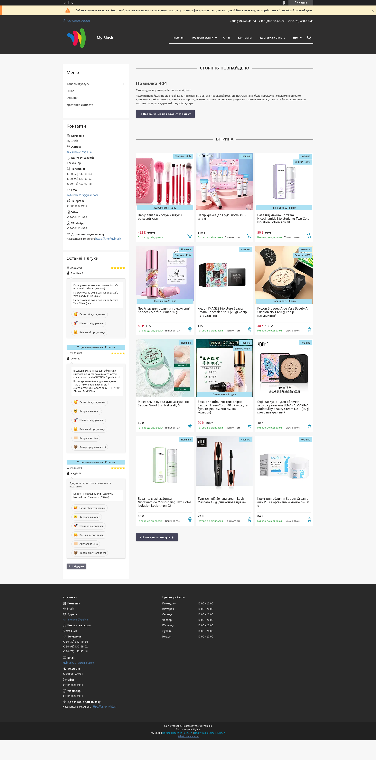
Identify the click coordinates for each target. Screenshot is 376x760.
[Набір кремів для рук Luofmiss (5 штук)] (224, 181)
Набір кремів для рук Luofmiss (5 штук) (222, 216)
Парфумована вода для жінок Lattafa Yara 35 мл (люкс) (95, 302)
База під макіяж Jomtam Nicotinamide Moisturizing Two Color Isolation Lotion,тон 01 (284, 218)
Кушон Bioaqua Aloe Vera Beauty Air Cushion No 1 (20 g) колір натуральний (283, 312)
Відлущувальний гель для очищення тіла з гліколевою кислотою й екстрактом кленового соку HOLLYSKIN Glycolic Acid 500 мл (96, 386)
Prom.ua (207, 726)
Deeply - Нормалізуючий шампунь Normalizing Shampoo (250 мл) (93, 495)
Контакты (245, 37)
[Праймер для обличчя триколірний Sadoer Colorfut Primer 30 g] (165, 275)
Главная (178, 37)
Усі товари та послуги (155, 537)
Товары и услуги (202, 37)
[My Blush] (77, 38)
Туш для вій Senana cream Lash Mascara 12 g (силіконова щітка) (222, 500)
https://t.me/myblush (108, 238)
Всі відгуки (76, 566)
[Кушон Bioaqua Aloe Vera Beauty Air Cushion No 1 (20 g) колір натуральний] (284, 275)
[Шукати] (308, 37)
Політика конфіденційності (209, 733)
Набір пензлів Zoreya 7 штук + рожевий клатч (160, 216)
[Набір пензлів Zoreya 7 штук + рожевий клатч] (165, 181)
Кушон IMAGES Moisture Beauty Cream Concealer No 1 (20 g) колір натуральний (222, 312)
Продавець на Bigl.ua (188, 729)
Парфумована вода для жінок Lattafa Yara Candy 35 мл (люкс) (95, 294)
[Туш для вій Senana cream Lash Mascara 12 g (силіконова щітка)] (224, 465)
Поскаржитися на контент (177, 733)
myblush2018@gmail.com (82, 195)
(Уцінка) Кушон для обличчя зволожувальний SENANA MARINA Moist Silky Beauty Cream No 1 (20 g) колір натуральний (283, 407)
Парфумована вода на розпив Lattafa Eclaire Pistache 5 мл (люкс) (95, 287)
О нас (226, 37)
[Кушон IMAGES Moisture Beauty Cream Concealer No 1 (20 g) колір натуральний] (224, 275)
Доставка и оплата (272, 37)
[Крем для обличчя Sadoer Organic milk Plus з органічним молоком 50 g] (284, 465)
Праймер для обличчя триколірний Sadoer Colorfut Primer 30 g (164, 310)
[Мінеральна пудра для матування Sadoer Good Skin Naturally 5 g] (165, 368)
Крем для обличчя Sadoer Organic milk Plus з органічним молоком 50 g (283, 502)
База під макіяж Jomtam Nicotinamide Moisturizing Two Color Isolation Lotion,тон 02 (164, 502)
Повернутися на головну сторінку (167, 114)
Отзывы (72, 97)
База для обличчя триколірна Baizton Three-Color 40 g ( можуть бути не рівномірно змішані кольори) (223, 407)
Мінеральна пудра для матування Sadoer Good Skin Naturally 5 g (163, 403)
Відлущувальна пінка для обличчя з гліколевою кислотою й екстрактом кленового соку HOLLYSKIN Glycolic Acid (96, 374)
